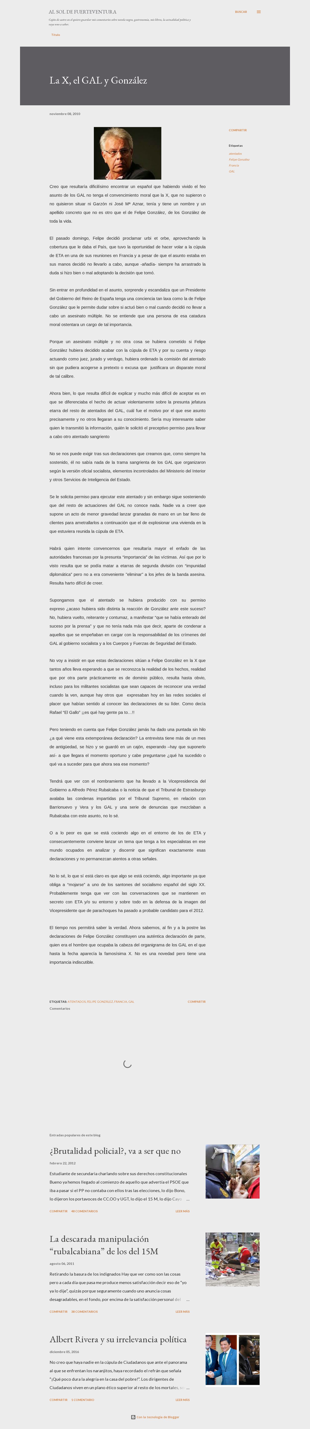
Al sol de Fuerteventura (82, 11)
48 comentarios (84, 1211)
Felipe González (239, 159)
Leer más (183, 1211)
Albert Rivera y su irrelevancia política (118, 1339)
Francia (234, 165)
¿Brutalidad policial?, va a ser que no (115, 1151)
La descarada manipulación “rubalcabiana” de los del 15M (104, 1245)
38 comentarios (84, 1311)
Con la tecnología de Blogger (157, 1417)
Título (55, 35)
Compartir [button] (238, 130)
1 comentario (82, 1400)
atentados (235, 153)
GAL (232, 171)
